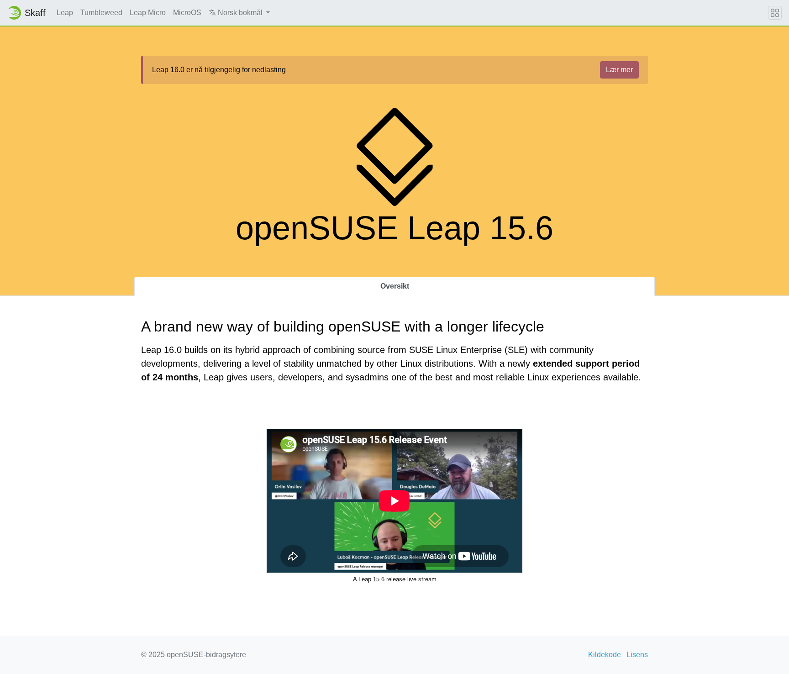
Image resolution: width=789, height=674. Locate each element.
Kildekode (604, 654)
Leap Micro (148, 12)
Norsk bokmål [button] (240, 12)
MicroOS (187, 12)
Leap (65, 12)
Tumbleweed (101, 12)
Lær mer (619, 70)
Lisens (637, 654)
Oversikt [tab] (394, 286)
